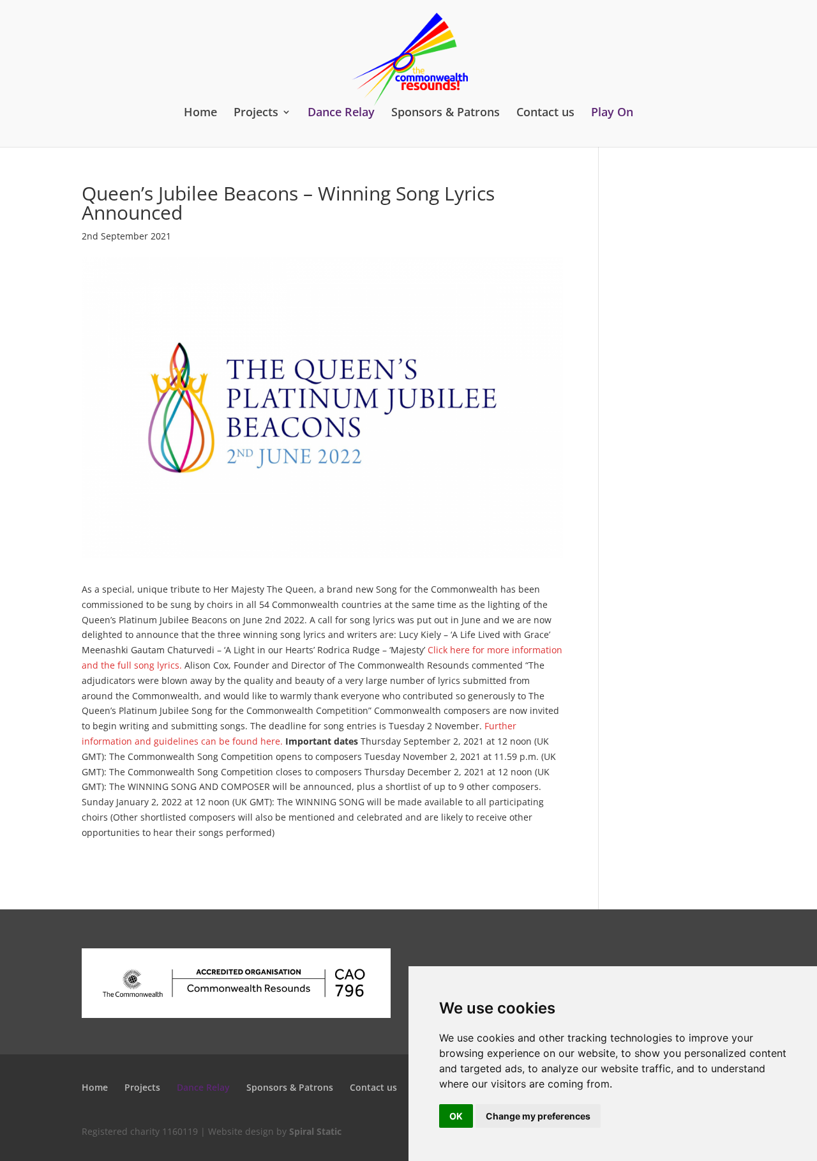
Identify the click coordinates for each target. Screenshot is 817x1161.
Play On (612, 112)
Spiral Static (315, 1131)
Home (200, 112)
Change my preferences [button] (538, 1116)
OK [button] (456, 1116)
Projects (256, 112)
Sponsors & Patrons (445, 112)
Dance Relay (341, 112)
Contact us (545, 112)
